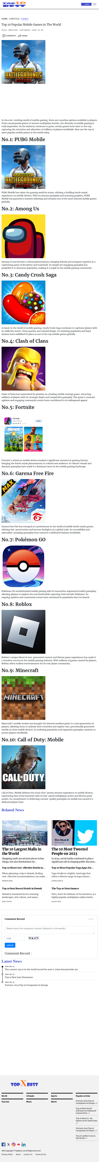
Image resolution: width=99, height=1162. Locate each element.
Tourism (5, 1102)
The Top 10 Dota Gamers (65, 888)
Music (29, 1102)
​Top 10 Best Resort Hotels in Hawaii (22, 888)
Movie (54, 1102)
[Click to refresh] (33, 938)
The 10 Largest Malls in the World (21, 851)
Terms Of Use (40, 1154)
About (18, 1154)
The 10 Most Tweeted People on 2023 (70, 851)
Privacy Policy (7, 1154)
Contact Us (28, 1154)
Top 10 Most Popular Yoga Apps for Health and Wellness (71, 867)
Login (87, 4)
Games (25, 19)
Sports (54, 1096)
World (4, 1096)
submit (10, 945)
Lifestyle (14, 19)
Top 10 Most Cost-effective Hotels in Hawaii (22, 867)
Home (5, 19)
